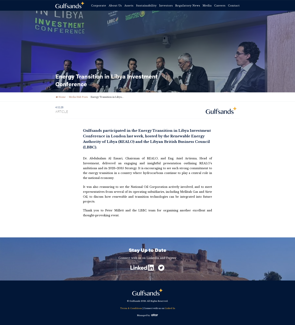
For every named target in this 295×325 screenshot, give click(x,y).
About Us (115, 5)
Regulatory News (187, 5)
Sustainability (146, 5)
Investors (166, 5)
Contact (234, 5)
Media (207, 5)
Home (62, 97)
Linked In (170, 308)
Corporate (98, 5)
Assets (129, 5)
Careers (220, 5)
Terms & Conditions (131, 308)
